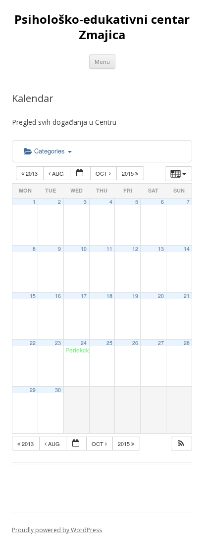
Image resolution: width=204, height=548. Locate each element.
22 (33, 343)
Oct (102, 173)
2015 (128, 173)
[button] (181, 443)
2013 (31, 173)
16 (58, 295)
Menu (102, 61)
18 (109, 295)
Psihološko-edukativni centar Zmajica (102, 27)
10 (84, 248)
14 (187, 248)
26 (135, 343)
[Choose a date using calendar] (80, 173)
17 (84, 295)
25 (109, 343)
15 (33, 295)
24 (84, 343)
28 (187, 343)
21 (187, 295)
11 (109, 248)
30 (58, 390)
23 (58, 343)
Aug (58, 173)
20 (161, 295)
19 (135, 295)
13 (161, 248)
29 (33, 390)
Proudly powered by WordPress (57, 530)
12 (135, 248)
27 (161, 343)
